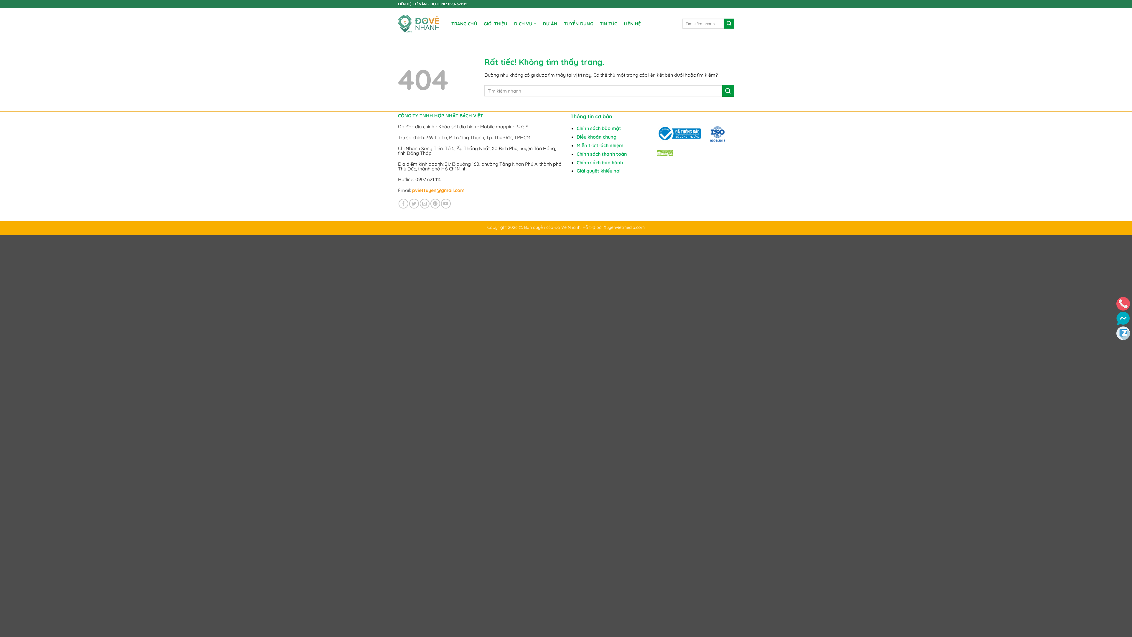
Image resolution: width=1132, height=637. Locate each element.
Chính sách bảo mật (599, 128)
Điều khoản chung (596, 137)
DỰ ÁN (550, 24)
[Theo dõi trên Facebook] (403, 203)
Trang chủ (464, 24)
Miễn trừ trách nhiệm (600, 145)
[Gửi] (729, 24)
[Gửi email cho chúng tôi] (425, 203)
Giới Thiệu (495, 24)
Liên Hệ (632, 24)
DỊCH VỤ (523, 24)
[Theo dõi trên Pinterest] (435, 203)
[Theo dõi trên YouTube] (446, 203)
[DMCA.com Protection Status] (665, 152)
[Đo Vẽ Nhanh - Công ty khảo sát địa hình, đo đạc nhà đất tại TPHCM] (418, 24)
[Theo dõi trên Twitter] (414, 203)
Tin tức (608, 24)
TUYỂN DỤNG (578, 24)
